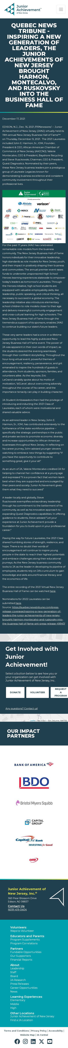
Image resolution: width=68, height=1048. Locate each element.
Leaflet (32, 720)
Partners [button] (16, 948)
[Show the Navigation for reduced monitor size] (61, 9)
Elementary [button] (17, 1000)
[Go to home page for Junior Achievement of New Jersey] (23, 9)
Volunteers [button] (18, 927)
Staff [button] (13, 972)
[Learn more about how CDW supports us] (34, 862)
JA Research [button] (18, 980)
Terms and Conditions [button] (16, 1030)
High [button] (13, 1007)
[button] (18, 1041)
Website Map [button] (27, 1035)
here (53, 591)
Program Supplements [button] (25, 939)
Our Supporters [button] (20, 955)
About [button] (14, 965)
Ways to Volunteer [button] (22, 930)
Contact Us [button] (16, 906)
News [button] (13, 991)
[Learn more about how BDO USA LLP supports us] (34, 785)
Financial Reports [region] (21, 959)
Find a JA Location (21, 1020)
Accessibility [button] (56, 1030)
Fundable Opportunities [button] (25, 952)
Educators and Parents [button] (27, 936)
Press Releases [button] (19, 983)
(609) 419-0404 (17, 909)
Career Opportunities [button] (23, 987)
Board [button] (14, 976)
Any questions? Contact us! (22, 708)
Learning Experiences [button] (26, 996)
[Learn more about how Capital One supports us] (34, 843)
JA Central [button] (42, 1035)
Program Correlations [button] (23, 943)
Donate (15, 692)
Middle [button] (14, 1004)
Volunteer (37, 692)
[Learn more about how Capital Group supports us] (34, 823)
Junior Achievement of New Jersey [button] (32, 1016)
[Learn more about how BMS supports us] (34, 804)
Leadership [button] (17, 968)
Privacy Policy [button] (39, 1030)
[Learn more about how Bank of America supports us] (34, 766)
